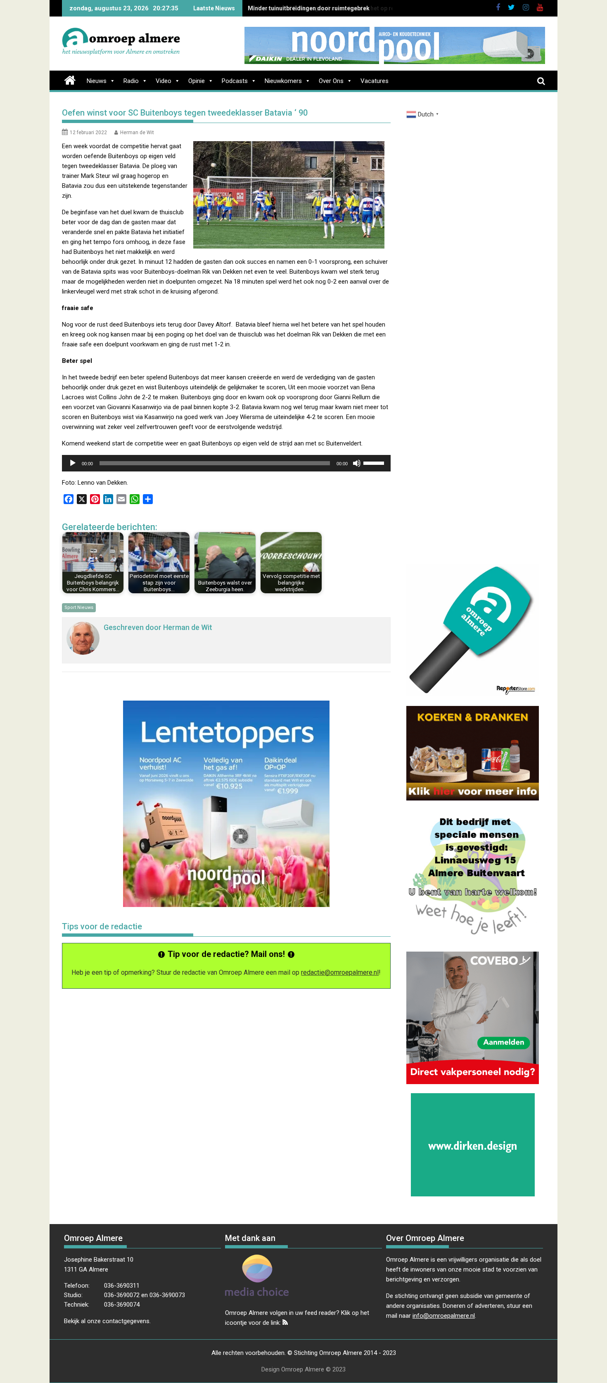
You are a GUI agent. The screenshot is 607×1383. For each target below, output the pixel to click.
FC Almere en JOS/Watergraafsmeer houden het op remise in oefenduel (345, 8)
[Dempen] (357, 463)
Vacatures (374, 81)
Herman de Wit (137, 132)
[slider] (374, 462)
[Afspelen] (73, 463)
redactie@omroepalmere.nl (340, 972)
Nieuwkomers (283, 81)
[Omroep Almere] (70, 79)
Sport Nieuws (78, 607)
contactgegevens (125, 1321)
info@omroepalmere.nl (444, 1315)
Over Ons (331, 81)
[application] (226, 463)
